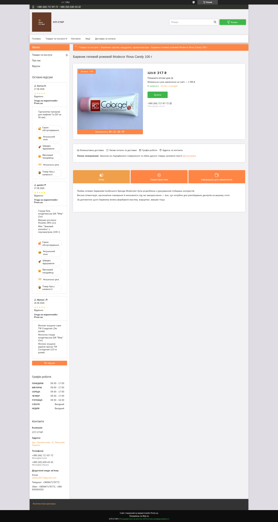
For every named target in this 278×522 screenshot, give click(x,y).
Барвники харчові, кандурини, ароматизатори (125, 47)
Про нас (36, 60)
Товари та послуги (55, 38)
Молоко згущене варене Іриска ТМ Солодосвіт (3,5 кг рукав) (47, 348)
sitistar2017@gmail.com (44, 477)
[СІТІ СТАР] (41, 22)
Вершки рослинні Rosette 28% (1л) (47, 221)
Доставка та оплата (105, 38)
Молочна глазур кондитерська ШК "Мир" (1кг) (50, 337)
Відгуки (36, 66)
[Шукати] (215, 22)
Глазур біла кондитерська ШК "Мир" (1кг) (50, 214)
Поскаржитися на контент (131, 519)
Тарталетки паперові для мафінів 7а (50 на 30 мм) (49, 114)
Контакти (76, 38)
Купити (157, 95)
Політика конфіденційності (157, 519)
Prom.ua (154, 513)
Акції (87, 38)
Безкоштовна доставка (92, 150)
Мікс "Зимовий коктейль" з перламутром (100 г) (49, 229)
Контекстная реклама (44, 503)
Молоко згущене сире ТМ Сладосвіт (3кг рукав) (49, 328)
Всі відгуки (49, 363)
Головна (36, 38)
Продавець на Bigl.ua (139, 516)
